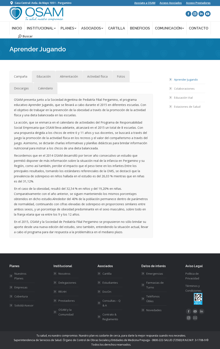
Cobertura (21, 296)
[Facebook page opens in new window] (188, 14)
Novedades (154, 310)
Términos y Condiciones (193, 288)
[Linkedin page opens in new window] (201, 14)
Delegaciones (67, 283)
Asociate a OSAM (144, 3)
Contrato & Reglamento (110, 316)
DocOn (106, 292)
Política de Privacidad (192, 276)
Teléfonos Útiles (153, 298)
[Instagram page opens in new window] (195, 14)
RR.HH (62, 292)
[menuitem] (16, 28)
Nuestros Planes (20, 276)
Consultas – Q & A (111, 303)
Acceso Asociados (171, 3)
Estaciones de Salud (187, 107)
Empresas (21, 287)
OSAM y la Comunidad (65, 312)
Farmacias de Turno (155, 285)
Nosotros (64, 274)
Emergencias (154, 274)
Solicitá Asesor (24, 305)
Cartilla (107, 274)
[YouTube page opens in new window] (208, 14)
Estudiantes (110, 283)
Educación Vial (183, 97)
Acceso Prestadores (198, 3)
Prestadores (66, 301)
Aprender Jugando (186, 79)
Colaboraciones (184, 88)
